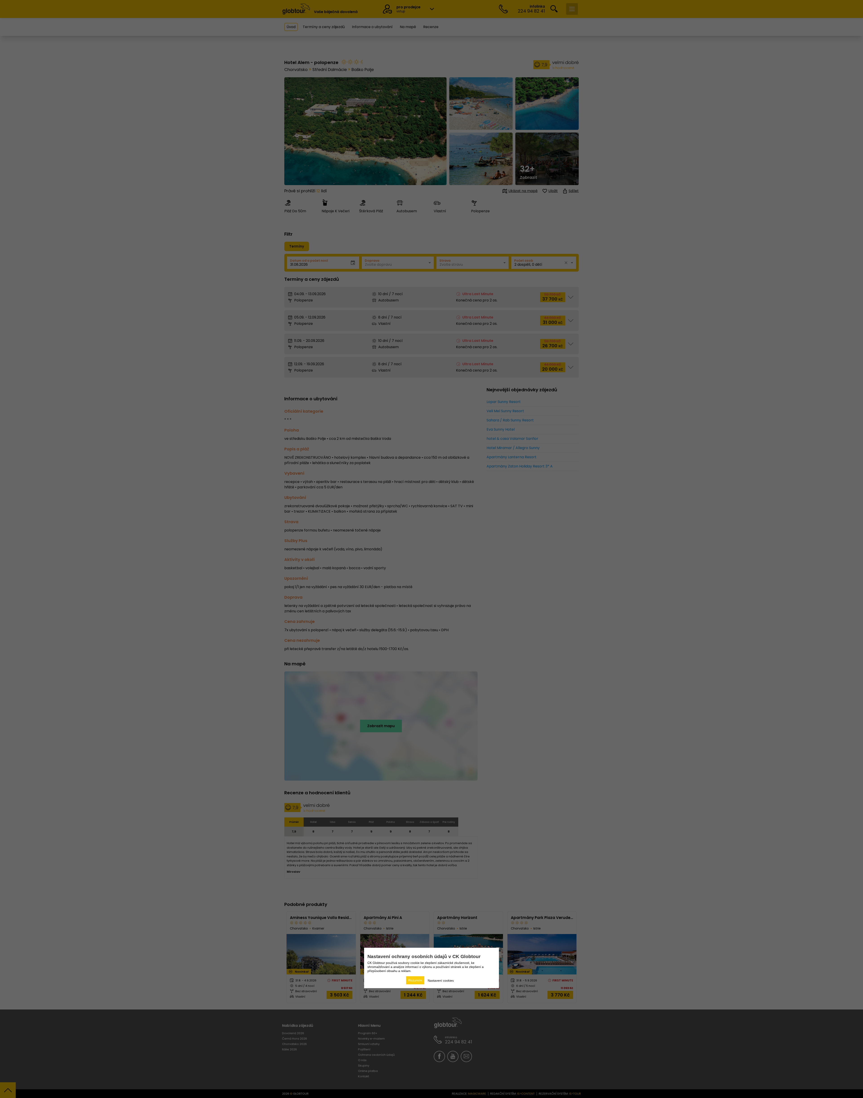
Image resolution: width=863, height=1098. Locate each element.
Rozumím (415, 980)
